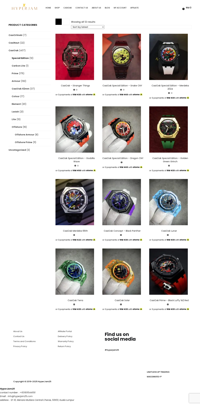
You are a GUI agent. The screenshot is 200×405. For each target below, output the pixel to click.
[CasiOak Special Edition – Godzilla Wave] (74, 129)
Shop (57, 7)
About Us (96, 7)
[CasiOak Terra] (74, 271)
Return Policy (64, 346)
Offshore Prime (23, 142)
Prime (15, 73)
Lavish (15, 111)
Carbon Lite (18, 65)
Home (48, 7)
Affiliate (134, 7)
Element (16, 104)
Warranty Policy (66, 341)
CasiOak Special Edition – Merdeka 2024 (170, 87)
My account (120, 7)
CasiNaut (14, 42)
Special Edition (20, 58)
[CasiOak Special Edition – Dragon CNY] (121, 129)
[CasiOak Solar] (121, 271)
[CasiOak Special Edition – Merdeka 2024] (168, 56)
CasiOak (67, 7)
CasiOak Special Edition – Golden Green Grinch (170, 160)
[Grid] (58, 22)
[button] (187, 8)
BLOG (107, 7)
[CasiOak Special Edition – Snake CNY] (121, 56)
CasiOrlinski (15, 35)
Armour (16, 81)
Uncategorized (17, 150)
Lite (14, 119)
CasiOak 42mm (20, 88)
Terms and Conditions (24, 341)
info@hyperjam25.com (20, 396)
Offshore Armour (24, 134)
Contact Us (81, 7)
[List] (66, 22)
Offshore (17, 127)
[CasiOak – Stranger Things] (74, 56)
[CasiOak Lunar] (168, 202)
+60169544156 (27, 392)
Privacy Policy (20, 346)
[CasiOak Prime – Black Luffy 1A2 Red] (168, 271)
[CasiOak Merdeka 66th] (74, 202)
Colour (16, 96)
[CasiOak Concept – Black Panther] (121, 202)
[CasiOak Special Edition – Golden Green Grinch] (168, 129)
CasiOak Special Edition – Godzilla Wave (76, 160)
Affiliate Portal (65, 331)
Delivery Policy (65, 336)
